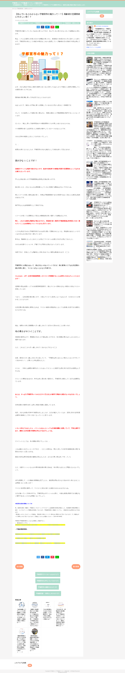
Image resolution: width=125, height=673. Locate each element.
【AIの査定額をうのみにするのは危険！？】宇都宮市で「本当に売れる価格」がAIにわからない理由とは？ (103, 143)
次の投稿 (20, 566)
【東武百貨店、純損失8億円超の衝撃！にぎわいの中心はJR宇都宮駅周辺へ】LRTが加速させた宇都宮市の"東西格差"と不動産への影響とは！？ (103, 60)
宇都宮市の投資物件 (55, 534)
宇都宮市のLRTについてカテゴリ (48, 581)
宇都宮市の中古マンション (22, 534)
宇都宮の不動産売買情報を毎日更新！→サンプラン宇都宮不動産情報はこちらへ (40, 525)
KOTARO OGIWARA (102, 26)
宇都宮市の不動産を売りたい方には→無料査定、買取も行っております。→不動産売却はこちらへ (40, 543)
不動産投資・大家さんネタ (72, 23)
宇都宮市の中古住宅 (35, 534)
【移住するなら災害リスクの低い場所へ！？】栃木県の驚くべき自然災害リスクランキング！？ (103, 104)
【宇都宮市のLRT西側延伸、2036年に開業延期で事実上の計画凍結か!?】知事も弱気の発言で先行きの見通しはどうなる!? (103, 124)
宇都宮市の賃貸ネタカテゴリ (47, 587)
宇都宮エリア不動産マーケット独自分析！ (28, 3)
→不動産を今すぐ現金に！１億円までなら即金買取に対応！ (30, 538)
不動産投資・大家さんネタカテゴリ (48, 593)
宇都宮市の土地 (45, 534)
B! (47, 27)
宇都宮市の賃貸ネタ (56, 23)
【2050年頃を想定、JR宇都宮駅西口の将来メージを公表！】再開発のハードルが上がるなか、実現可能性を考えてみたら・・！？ (103, 244)
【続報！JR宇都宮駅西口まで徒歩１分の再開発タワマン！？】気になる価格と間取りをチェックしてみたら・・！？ (103, 164)
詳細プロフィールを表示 (93, 47)
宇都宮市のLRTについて (42, 23)
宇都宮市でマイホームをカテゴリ (48, 574)
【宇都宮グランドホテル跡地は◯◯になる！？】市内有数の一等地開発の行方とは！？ (103, 204)
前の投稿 (76, 566)
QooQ (65, 672)
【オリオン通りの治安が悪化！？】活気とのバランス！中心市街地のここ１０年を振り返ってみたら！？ (103, 223)
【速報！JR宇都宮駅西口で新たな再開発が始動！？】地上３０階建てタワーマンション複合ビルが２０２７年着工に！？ (103, 184)
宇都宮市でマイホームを (26, 23)
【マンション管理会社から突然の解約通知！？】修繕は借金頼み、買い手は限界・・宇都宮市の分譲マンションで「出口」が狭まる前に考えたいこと (103, 82)
